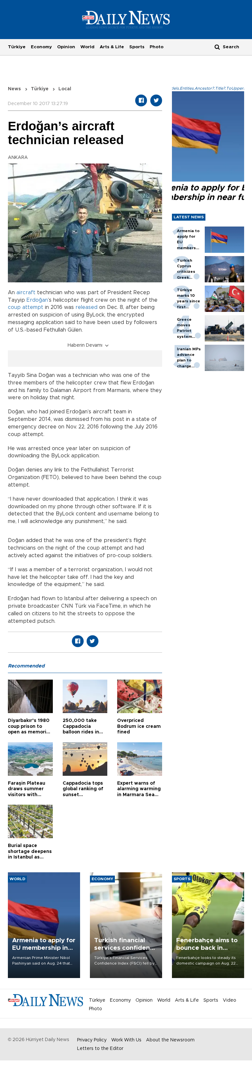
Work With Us (126, 1040)
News (14, 89)
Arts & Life (112, 47)
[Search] (217, 47)
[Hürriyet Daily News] (126, 19)
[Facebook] (141, 100)
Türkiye (17, 47)
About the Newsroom (170, 1040)
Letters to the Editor (100, 1048)
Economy (41, 47)
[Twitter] (156, 100)
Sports (136, 47)
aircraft (25, 292)
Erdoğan (37, 300)
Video (229, 1000)
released (86, 307)
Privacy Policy (92, 1040)
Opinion (66, 47)
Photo (156, 47)
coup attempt (25, 307)
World (87, 47)
